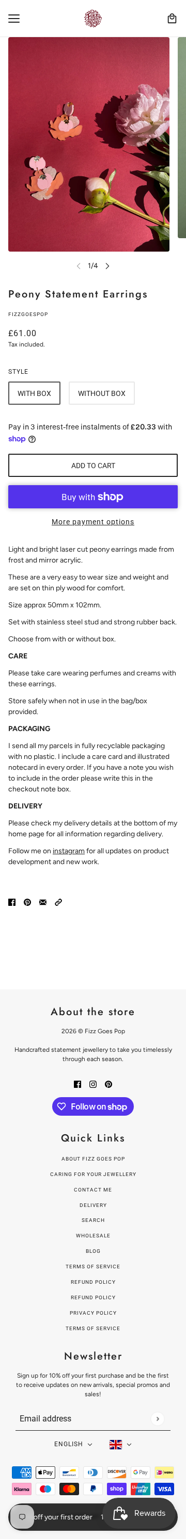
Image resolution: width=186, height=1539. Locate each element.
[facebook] (77, 1083)
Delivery (93, 1205)
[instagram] (93, 1083)
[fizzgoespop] (93, 18)
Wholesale (93, 1235)
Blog (93, 1251)
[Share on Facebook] (12, 901)
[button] (58, 901)
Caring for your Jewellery (93, 1174)
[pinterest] (108, 1083)
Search (93, 1220)
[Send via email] (43, 901)
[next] (107, 266)
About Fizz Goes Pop (93, 1159)
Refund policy (93, 1282)
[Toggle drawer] (14, 18)
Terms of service (93, 1328)
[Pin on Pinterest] (27, 901)
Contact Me (93, 1190)
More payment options (93, 522)
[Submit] (157, 1419)
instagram (69, 851)
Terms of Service (93, 1266)
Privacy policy (93, 1313)
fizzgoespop (28, 314)
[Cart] (172, 18)
